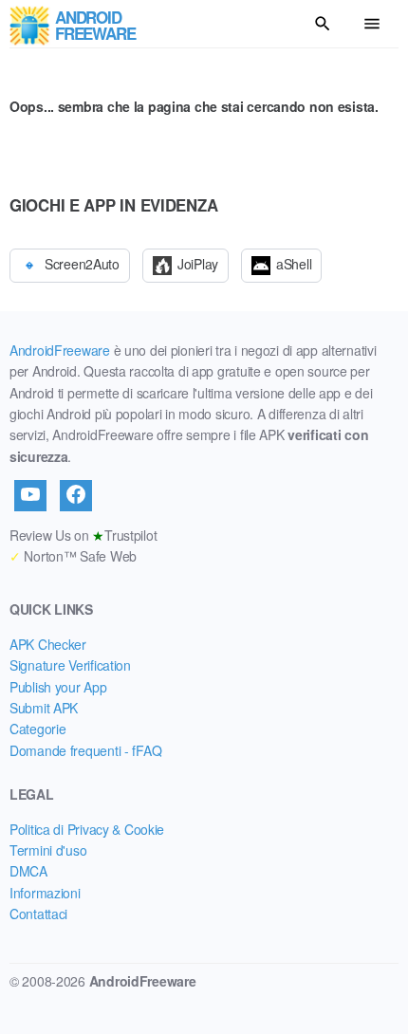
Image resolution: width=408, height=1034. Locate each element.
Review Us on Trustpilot (83, 535)
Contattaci (38, 913)
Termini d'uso (47, 849)
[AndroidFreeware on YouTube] (30, 495)
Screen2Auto (82, 263)
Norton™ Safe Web (73, 555)
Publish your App (58, 686)
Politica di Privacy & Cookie (86, 829)
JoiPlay (197, 263)
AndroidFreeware (59, 350)
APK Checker (47, 644)
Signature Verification (70, 664)
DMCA (28, 870)
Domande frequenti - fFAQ (85, 750)
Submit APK (43, 707)
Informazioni (45, 892)
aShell (293, 263)
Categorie (37, 728)
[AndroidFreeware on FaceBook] (76, 495)
